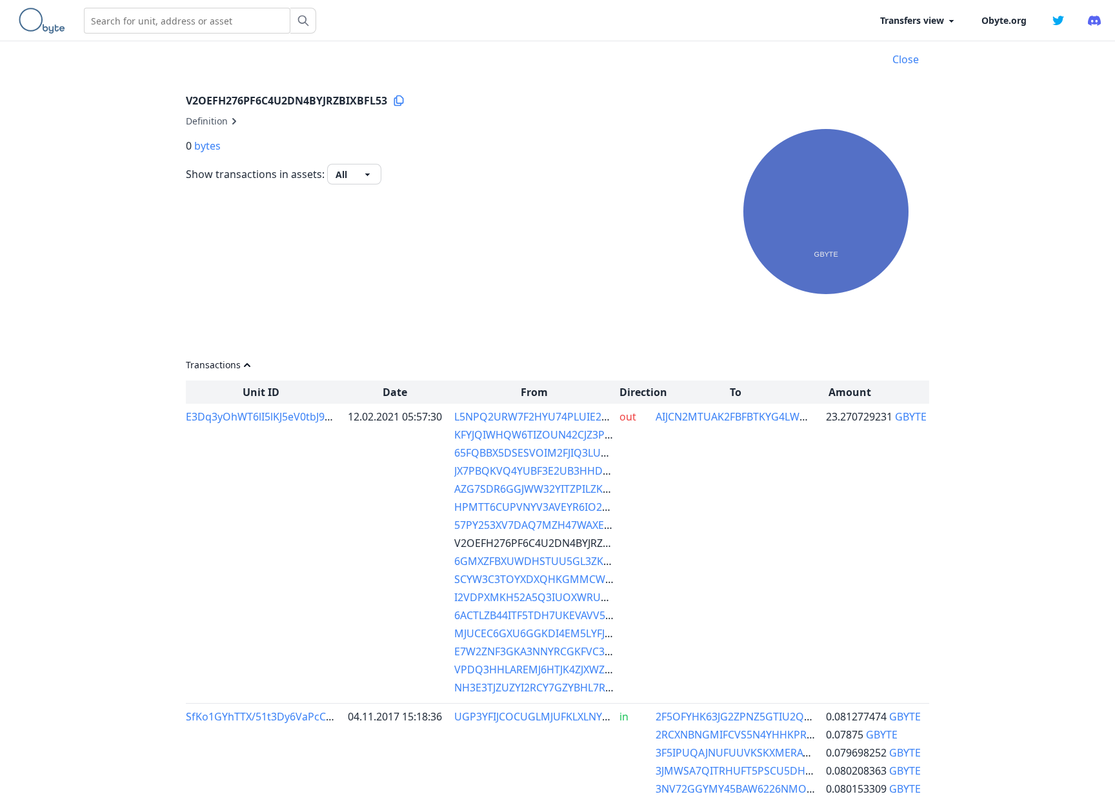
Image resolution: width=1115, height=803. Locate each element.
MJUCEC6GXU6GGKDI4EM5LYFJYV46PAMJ (553, 633)
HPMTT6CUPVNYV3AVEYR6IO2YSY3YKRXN (556, 507)
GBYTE (911, 417)
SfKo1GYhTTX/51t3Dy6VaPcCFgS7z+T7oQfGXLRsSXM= (317, 716)
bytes (207, 146)
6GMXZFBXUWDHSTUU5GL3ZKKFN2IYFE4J (555, 561)
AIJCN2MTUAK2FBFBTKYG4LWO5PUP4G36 (757, 417)
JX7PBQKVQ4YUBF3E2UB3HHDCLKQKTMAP (559, 471)
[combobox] (187, 21)
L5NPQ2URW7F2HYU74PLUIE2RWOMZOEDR (562, 417)
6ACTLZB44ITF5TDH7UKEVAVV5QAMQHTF (555, 615)
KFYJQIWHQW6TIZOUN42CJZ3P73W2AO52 (556, 435)
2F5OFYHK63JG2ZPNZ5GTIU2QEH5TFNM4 (757, 716)
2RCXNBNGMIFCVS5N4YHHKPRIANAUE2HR (760, 735)
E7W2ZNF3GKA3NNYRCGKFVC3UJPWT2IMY (557, 651)
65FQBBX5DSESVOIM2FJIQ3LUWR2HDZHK (556, 453)
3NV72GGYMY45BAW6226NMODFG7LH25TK (763, 789)
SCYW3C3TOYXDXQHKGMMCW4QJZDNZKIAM (564, 579)
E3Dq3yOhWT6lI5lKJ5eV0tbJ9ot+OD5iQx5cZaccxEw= (311, 417)
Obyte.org (1004, 20)
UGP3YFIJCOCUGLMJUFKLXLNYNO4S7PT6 (554, 716)
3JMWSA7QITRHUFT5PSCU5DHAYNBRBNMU (762, 771)
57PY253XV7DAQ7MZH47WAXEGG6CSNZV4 (558, 525)
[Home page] (44, 20)
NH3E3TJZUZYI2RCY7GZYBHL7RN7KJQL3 (550, 687)
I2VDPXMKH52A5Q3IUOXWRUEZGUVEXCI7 (557, 597)
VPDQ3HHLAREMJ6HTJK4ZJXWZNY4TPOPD (556, 669)
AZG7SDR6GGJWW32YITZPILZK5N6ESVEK (553, 489)
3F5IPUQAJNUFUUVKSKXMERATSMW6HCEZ (760, 753)
